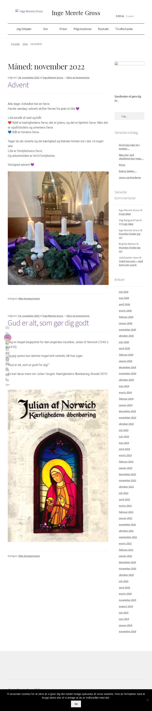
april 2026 (124, 304)
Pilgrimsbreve (83, 29)
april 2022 (124, 499)
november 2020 (127, 568)
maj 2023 (124, 442)
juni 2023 (124, 436)
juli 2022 (123, 493)
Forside (15, 44)
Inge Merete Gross (53, 77)
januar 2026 (125, 323)
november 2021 (127, 524)
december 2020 (127, 562)
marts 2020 (125, 593)
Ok (76, 703)
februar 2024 (126, 398)
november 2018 (127, 631)
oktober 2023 (126, 424)
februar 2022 (126, 512)
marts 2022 (125, 505)
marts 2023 (125, 455)
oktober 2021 (126, 530)
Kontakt (103, 29)
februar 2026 (126, 317)
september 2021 (128, 537)
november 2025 (127, 329)
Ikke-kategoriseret (29, 298)
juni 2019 (124, 619)
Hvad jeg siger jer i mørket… (129, 146)
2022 (25, 44)
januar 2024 (125, 405)
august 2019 (126, 606)
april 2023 (124, 449)
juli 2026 (123, 291)
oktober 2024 (126, 379)
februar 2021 (126, 549)
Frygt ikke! (125, 214)
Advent (18, 84)
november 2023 (127, 417)
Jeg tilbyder (24, 29)
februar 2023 (126, 461)
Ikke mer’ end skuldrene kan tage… (131, 156)
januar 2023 (125, 468)
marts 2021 (125, 543)
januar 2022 (125, 518)
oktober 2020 (126, 575)
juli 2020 (123, 581)
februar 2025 (126, 354)
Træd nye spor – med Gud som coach (131, 263)
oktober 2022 (126, 486)
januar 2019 (125, 625)
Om (45, 29)
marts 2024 (125, 392)
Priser (63, 29)
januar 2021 (125, 556)
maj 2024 (124, 386)
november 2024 (127, 373)
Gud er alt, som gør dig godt (48, 323)
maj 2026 (124, 298)
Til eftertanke (124, 29)
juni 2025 (124, 342)
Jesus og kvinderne (130, 177)
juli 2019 (123, 612)
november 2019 (127, 600)
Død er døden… (128, 171)
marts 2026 (125, 310)
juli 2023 (123, 430)
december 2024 (127, 367)
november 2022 (127, 480)
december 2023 (127, 411)
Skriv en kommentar (78, 77)
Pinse (122, 164)
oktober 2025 (126, 335)
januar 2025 (125, 361)
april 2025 (124, 348)
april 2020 (124, 587)
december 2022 (127, 474)
